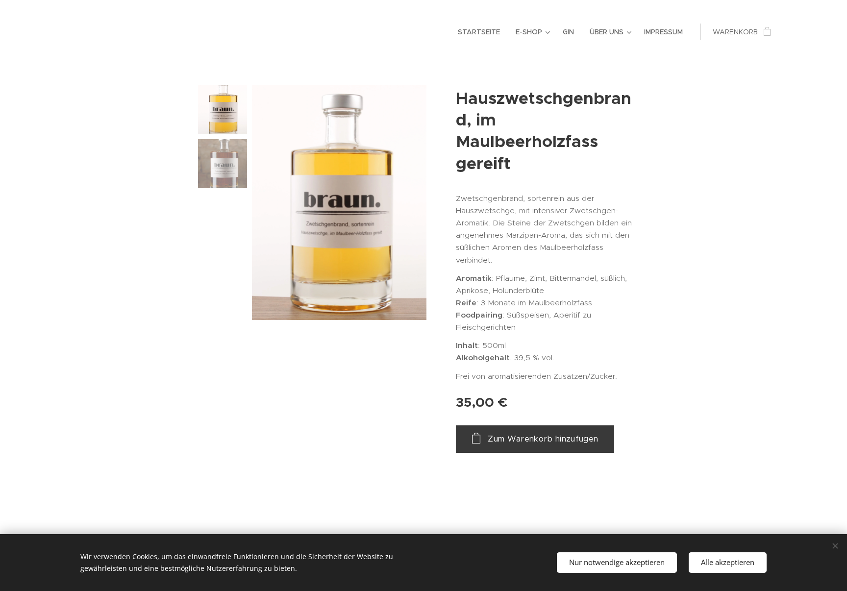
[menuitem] (481, 32)
